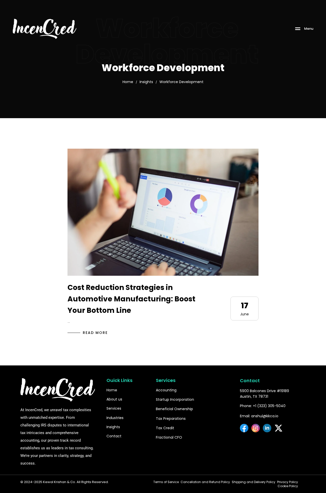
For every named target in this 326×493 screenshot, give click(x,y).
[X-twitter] (278, 428)
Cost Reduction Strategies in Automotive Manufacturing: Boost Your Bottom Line (131, 299)
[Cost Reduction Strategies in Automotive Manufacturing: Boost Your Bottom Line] (163, 212)
